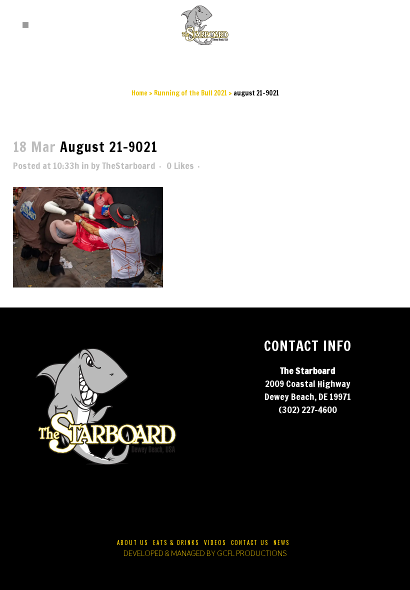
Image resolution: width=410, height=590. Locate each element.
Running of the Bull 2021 (190, 93)
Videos (215, 542)
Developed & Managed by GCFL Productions (205, 553)
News (282, 542)
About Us (132, 542)
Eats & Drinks (176, 542)
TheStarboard (129, 165)
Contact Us (249, 542)
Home (140, 93)
